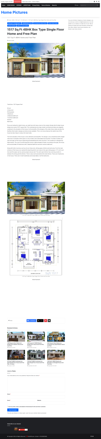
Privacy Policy (35, 5)
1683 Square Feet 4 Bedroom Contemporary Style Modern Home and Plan (56, 344)
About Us (54, 5)
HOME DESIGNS (11, 25)
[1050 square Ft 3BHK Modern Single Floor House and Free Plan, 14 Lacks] (36, 337)
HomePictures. (31, 436)
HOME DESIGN (10, 5)
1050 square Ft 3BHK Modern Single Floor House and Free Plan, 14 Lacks (35, 344)
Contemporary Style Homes (40, 23)
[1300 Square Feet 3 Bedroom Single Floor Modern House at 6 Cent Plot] (16, 337)
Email (9, 400)
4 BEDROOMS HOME (27, 23)
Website (39, 400)
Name (9, 394)
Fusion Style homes (53, 23)
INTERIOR (19, 5)
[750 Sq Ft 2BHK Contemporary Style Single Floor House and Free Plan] (36, 355)
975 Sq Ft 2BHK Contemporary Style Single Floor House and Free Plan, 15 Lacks (15, 363)
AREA (13, 20)
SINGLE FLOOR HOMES (22, 25)
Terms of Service (46, 5)
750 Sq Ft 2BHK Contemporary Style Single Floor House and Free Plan (35, 363)
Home (3, 5)
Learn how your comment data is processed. (36, 413)
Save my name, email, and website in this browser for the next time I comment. (27, 406)
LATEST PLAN (26, 5)
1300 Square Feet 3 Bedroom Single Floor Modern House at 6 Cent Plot (15, 344)
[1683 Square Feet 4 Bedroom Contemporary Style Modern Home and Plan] (56, 337)
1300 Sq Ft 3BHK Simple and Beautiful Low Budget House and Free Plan (55, 363)
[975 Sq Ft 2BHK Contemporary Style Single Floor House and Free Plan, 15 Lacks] (16, 355)
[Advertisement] (36, 92)
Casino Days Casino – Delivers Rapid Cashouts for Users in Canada (37, 1)
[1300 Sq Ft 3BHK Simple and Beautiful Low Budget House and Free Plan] (56, 355)
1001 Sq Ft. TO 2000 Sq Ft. (21, 20)
